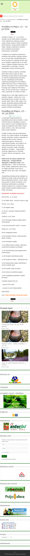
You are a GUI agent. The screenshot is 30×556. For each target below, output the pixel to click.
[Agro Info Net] (15, 6)
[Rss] (13, 415)
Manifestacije (11, 19)
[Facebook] (16, 415)
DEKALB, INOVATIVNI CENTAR (13, 16)
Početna (2, 19)
